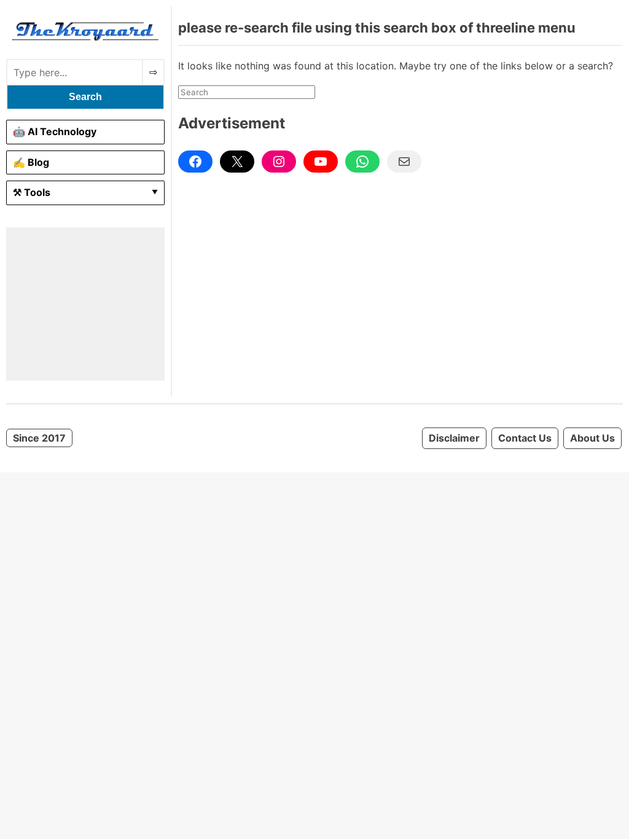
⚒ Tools (31, 192)
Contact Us (525, 438)
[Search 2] (153, 72)
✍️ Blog (31, 162)
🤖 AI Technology (54, 131)
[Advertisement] (85, 304)
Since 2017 (39, 438)
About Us (592, 438)
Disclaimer (454, 438)
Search (85, 97)
